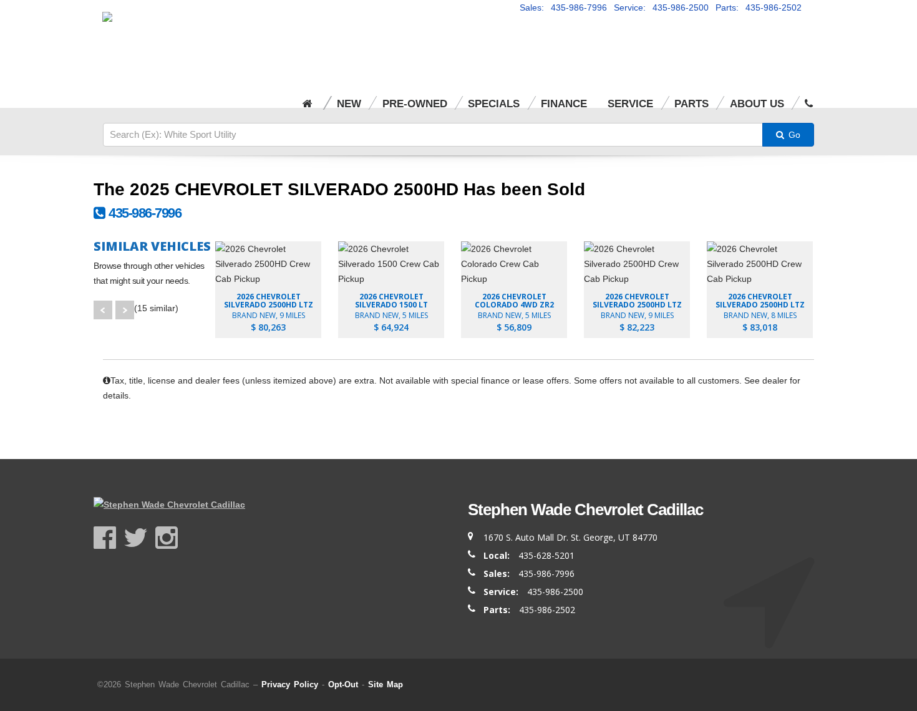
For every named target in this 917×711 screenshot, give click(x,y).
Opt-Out (343, 684)
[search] (433, 135)
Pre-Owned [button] (414, 104)
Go (793, 135)
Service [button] (630, 104)
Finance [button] (564, 104)
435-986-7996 (143, 213)
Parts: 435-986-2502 (759, 7)
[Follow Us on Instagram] (166, 538)
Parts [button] (691, 104)
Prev (103, 310)
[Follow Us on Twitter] (139, 538)
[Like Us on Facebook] (109, 538)
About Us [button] (757, 104)
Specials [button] (494, 104)
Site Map (385, 684)
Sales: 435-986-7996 (563, 7)
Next (124, 310)
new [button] (349, 104)
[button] (808, 96)
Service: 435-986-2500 (661, 7)
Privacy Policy (289, 684)
